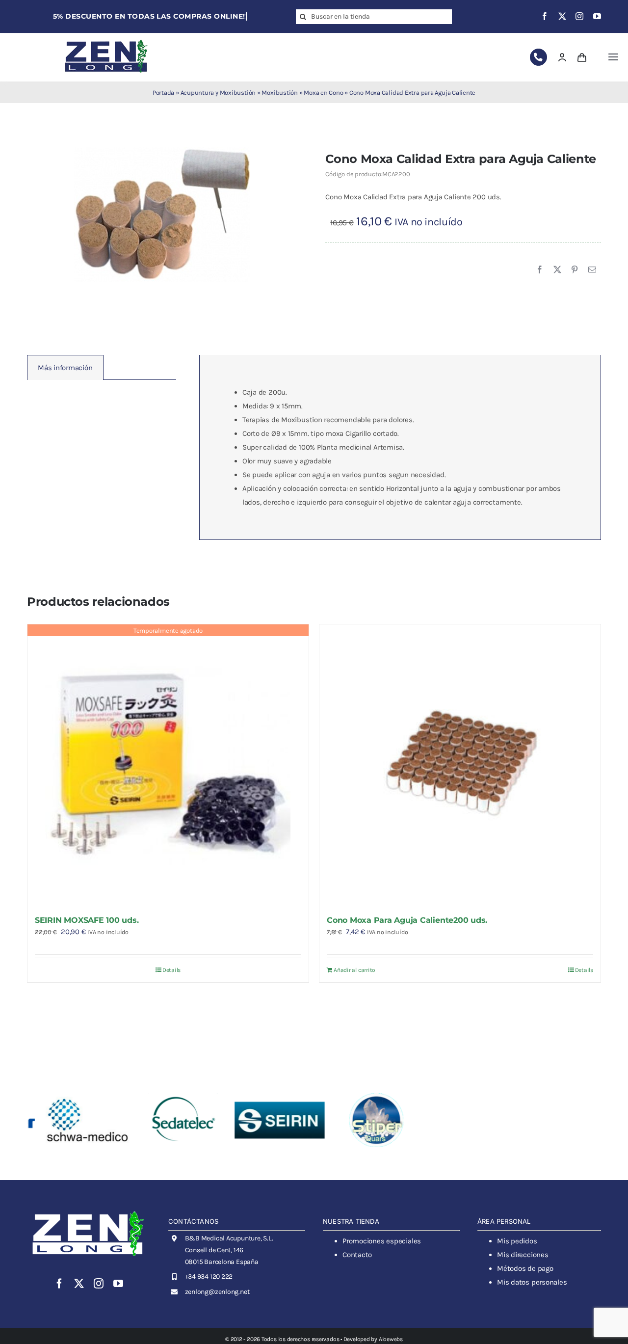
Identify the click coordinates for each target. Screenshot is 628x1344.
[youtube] (597, 16)
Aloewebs (391, 1339)
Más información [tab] (65, 367)
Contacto (357, 1254)
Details (171, 970)
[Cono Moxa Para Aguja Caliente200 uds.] (460, 765)
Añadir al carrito (354, 970)
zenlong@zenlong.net (217, 1292)
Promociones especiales (381, 1240)
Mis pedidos (517, 1240)
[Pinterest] (574, 270)
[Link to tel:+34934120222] (538, 57)
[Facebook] (540, 270)
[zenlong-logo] (106, 39)
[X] (557, 270)
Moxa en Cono (323, 92)
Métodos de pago (525, 1268)
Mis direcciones (523, 1254)
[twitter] (562, 16)
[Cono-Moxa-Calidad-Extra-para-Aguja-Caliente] (162, 214)
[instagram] (579, 16)
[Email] (592, 270)
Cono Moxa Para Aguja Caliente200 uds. (407, 920)
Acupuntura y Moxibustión (218, 92)
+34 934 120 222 (209, 1276)
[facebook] (545, 16)
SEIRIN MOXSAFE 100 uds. (86, 920)
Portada (163, 92)
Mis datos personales (532, 1282)
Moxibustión (280, 92)
